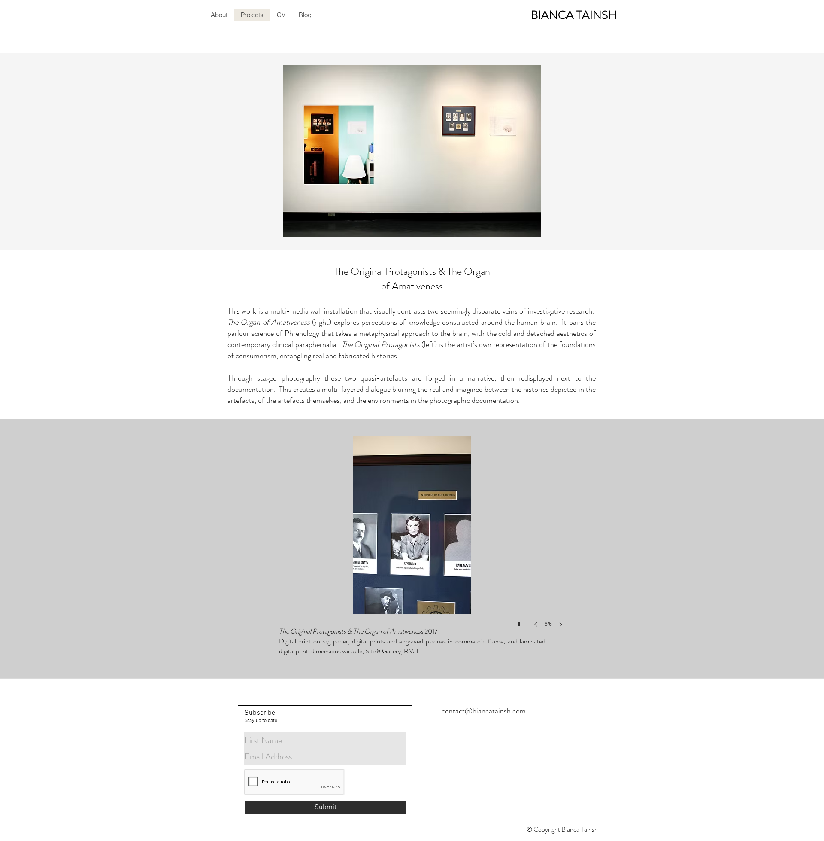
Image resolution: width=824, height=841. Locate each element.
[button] (412, 540)
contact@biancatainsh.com (484, 710)
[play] (520, 621)
